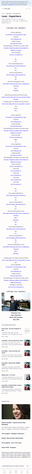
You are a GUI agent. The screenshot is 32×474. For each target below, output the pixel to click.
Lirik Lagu (7, 9)
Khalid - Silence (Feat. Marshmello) (12, 438)
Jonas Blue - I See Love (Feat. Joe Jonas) (11, 351)
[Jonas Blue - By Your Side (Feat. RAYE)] (27, 343)
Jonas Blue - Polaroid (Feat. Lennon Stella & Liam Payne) (11, 386)
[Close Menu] (29, 3)
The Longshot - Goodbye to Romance (13, 433)
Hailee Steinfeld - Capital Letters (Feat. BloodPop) (14, 423)
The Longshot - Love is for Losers (12, 443)
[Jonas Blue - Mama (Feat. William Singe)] (27, 365)
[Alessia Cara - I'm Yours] (27, 377)
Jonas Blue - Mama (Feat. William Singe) (11, 363)
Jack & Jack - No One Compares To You (11, 329)
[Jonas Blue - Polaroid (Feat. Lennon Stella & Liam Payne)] (27, 387)
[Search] (29, 8)
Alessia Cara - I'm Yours (8, 375)
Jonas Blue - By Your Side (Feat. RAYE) (12, 340)
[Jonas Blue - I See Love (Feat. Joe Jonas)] (27, 353)
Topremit (10, 4)
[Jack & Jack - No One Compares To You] (27, 331)
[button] (27, 8)
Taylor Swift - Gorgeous (9, 447)
